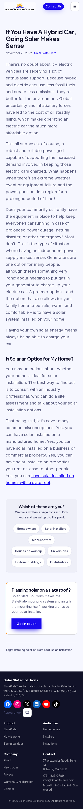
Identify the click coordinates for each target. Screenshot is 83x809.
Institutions (50, 743)
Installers (48, 736)
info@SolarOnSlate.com (58, 780)
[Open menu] (75, 6)
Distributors (59, 562)
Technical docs (14, 743)
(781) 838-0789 (53, 776)
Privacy (8, 774)
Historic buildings (28, 562)
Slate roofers (41, 540)
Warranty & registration (18, 781)
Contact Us (53, 6)
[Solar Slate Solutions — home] (20, 6)
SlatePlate (10, 729)
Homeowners (26, 528)
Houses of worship (28, 551)
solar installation (61, 650)
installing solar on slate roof (32, 650)
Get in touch (26, 623)
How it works (12, 736)
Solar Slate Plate (45, 53)
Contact (9, 788)
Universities (59, 551)
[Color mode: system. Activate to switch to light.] (27, 712)
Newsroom (11, 767)
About (7, 760)
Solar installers (55, 528)
